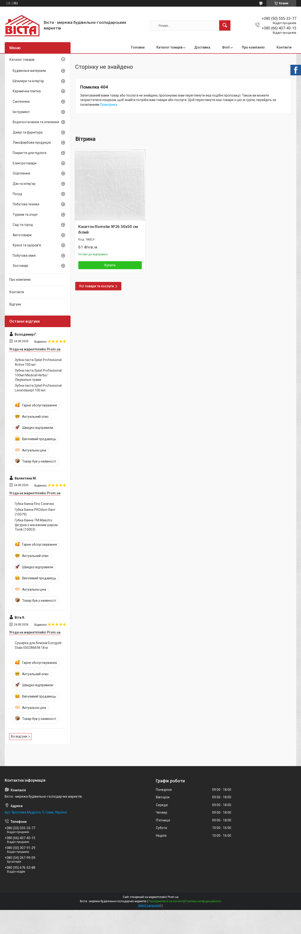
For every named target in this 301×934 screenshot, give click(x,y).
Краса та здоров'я (27, 245)
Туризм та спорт (25, 214)
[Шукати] (224, 25)
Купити (109, 265)
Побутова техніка (26, 204)
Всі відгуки (19, 736)
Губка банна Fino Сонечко (34, 504)
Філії (226, 47)
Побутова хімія (24, 255)
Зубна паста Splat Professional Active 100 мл (38, 362)
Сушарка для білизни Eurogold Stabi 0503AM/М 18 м (38, 645)
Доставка (202, 47)
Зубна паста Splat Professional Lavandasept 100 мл (38, 388)
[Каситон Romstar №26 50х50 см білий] (110, 185)
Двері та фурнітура (28, 132)
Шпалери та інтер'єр (28, 81)
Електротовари (24, 163)
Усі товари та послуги (96, 286)
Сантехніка (21, 101)
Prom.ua (173, 897)
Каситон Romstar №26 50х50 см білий (108, 229)
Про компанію (253, 47)
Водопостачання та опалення (36, 122)
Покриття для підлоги (29, 153)
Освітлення (21, 173)
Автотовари (22, 235)
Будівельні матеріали (29, 71)
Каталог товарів (169, 47)
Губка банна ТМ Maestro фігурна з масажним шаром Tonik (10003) (36, 524)
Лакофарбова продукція (32, 142)
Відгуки (15, 304)
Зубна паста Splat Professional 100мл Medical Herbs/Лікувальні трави (38, 375)
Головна (138, 47)
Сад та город (23, 225)
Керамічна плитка (27, 91)
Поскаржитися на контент (165, 901)
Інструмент (21, 112)
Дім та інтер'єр (24, 184)
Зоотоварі (20, 266)
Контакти (284, 47)
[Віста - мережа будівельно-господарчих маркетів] (22, 25)
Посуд (17, 194)
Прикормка (108, 104)
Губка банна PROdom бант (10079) (35, 512)
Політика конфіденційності (203, 901)
